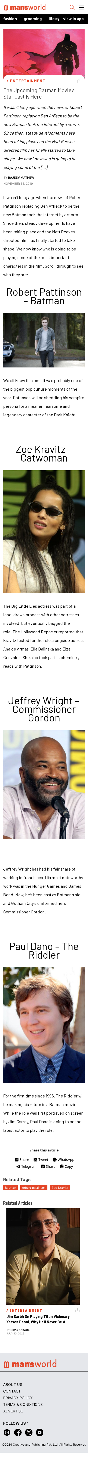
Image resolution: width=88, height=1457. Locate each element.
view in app (73, 18)
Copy (69, 1166)
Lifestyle (56, 18)
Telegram (29, 1166)
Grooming (33, 18)
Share (24, 1159)
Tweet (43, 1159)
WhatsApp (66, 1159)
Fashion (10, 18)
